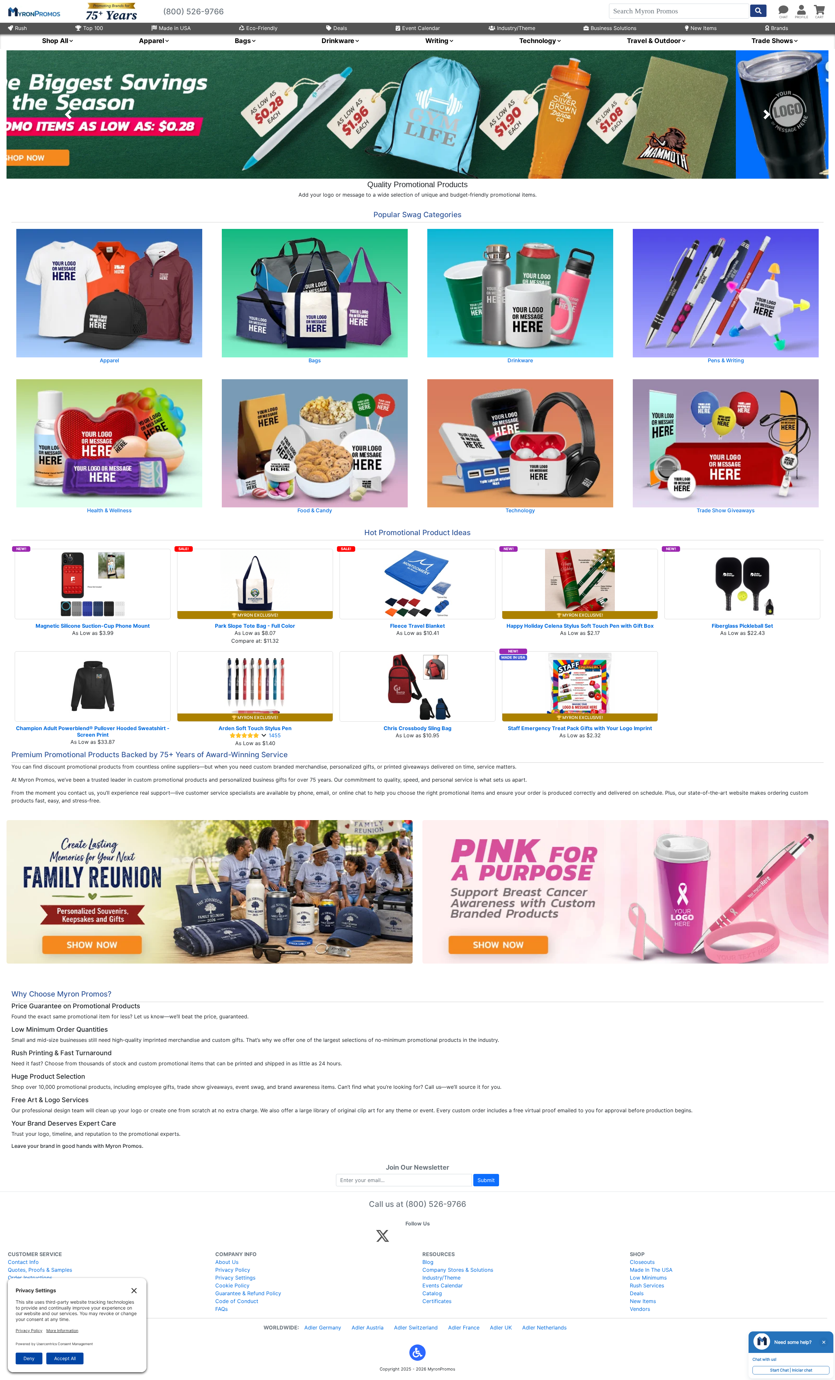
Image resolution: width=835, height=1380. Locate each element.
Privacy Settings (235, 1277)
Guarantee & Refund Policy (248, 1293)
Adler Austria (368, 1327)
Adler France (463, 1327)
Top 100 (93, 28)
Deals (340, 28)
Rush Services (647, 1285)
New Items (704, 28)
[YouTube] (454, 1239)
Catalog (432, 1293)
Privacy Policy (232, 1270)
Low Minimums (648, 1277)
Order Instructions (30, 1277)
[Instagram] (426, 1239)
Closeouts (642, 1262)
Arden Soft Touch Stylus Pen (255, 728)
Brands (779, 28)
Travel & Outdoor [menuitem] (654, 41)
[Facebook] (398, 1239)
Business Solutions (613, 28)
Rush (21, 28)
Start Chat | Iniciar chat (791, 1370)
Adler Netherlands (544, 1327)
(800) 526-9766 (435, 1204)
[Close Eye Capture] (823, 1342)
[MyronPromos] (34, 11)
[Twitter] (382, 1239)
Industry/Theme (516, 28)
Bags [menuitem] (243, 41)
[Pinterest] (412, 1239)
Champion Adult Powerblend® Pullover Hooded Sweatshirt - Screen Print (93, 731)
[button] (68, 114)
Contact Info (23, 1262)
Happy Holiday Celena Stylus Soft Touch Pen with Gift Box (580, 625)
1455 (275, 735)
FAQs (221, 1309)
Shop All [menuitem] (55, 41)
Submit (486, 1180)
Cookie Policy (232, 1285)
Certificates (436, 1301)
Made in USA (175, 28)
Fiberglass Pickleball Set (742, 625)
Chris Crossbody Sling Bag (417, 728)
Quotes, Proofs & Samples (40, 1270)
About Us (226, 1262)
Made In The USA (651, 1270)
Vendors (640, 1309)
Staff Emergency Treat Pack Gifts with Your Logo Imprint (580, 728)
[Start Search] (758, 11)
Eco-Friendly (262, 28)
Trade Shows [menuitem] (772, 41)
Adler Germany (322, 1327)
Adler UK (501, 1327)
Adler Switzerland (416, 1327)
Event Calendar (421, 28)
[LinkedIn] (440, 1239)
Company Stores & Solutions (457, 1270)
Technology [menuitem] (537, 41)
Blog (427, 1262)
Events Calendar (442, 1285)
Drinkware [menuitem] (338, 41)
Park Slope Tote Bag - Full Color (255, 625)
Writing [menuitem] (436, 41)
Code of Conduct (236, 1301)
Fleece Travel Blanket (417, 625)
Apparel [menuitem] (151, 41)
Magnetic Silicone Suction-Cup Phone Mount (93, 625)
